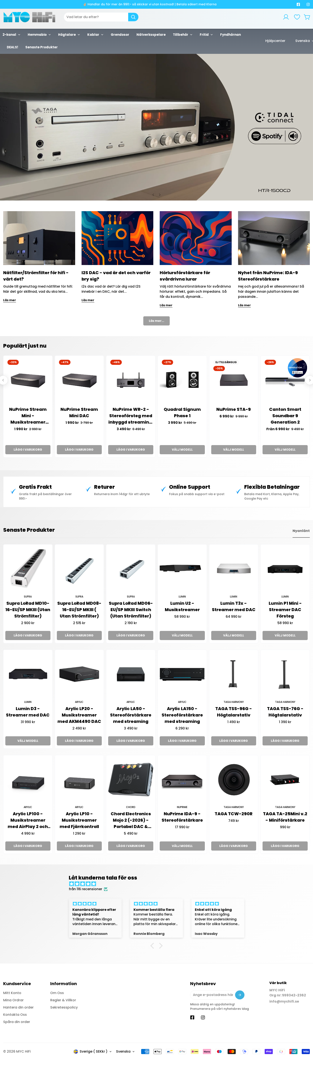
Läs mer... (156, 321)
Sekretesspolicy (64, 1007)
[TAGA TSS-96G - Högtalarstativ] (233, 674)
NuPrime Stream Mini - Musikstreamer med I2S (28, 415)
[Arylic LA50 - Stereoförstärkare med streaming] (130, 674)
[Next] (159, 195)
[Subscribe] (239, 994)
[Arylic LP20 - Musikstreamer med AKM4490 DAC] (79, 674)
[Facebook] (298, 4)
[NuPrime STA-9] (233, 380)
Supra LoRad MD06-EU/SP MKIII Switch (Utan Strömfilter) (131, 609)
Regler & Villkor (63, 1000)
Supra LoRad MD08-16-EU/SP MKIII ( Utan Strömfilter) (79, 609)
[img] (158, 884)
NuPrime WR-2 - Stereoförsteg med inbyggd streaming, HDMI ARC (130, 415)
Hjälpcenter (275, 40)
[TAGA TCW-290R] (233, 779)
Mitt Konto (12, 992)
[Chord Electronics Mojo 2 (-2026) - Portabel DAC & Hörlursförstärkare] (130, 779)
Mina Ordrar (13, 1000)
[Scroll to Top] (305, 1043)
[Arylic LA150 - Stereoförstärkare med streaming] (182, 674)
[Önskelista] (297, 17)
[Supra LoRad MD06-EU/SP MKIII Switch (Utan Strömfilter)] (130, 569)
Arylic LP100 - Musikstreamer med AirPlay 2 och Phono (28, 820)
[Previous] (153, 195)
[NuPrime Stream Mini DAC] (79, 380)
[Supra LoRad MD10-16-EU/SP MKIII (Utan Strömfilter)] (27, 569)
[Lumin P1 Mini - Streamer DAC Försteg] (285, 569)
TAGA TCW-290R (234, 814)
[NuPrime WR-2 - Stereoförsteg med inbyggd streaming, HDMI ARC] (130, 380)
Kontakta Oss (15, 1014)
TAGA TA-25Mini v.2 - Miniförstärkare (285, 817)
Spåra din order (16, 1021)
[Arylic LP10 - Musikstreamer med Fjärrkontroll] (79, 779)
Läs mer (9, 300)
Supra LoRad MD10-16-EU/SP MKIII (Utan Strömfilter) (27, 609)
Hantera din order (18, 1007)
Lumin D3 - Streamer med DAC (28, 712)
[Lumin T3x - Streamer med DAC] (233, 569)
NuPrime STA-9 (233, 409)
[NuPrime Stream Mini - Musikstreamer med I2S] (27, 380)
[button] (307, 17)
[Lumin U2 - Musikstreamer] (182, 569)
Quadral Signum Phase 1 (182, 412)
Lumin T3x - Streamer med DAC (234, 606)
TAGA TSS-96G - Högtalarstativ (233, 712)
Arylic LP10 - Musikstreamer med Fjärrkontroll (79, 820)
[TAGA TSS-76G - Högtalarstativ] (285, 674)
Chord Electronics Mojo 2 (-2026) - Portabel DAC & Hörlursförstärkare (130, 820)
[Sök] (133, 17)
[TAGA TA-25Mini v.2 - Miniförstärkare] (285, 779)
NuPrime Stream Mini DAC (79, 412)
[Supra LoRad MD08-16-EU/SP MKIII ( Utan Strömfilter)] (79, 569)
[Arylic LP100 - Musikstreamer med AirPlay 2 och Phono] (27, 779)
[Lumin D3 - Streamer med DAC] (27, 674)
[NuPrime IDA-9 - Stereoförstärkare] (182, 779)
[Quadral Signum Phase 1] (182, 380)
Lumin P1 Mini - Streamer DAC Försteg (285, 609)
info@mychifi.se (284, 1001)
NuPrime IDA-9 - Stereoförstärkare (182, 817)
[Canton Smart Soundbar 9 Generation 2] (285, 380)
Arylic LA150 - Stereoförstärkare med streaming (182, 715)
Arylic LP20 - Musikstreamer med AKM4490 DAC (79, 715)
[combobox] (101, 17)
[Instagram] (308, 4)
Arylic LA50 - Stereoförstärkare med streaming (130, 715)
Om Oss (57, 992)
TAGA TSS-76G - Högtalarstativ (285, 712)
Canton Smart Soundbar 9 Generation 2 (285, 415)
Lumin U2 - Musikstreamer (182, 606)
